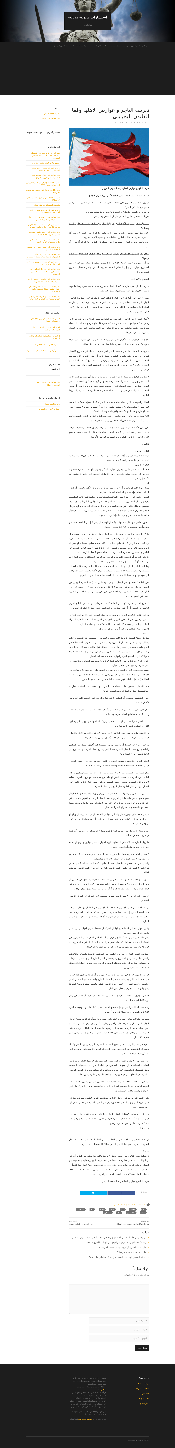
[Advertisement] (87, 78)
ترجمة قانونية (144, 1398)
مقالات (143, 1213)
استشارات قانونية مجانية (87, 17)
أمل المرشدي (130, 122)
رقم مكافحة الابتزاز (82, 46)
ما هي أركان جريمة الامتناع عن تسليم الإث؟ (43, 351)
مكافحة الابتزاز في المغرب (49, 409)
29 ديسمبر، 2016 (143, 122)
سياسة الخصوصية (85, 1419)
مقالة (118, 1213)
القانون (112, 1209)
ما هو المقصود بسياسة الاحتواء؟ (47, 344)
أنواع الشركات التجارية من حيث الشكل (132, 1222)
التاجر (122, 1209)
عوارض (101, 1209)
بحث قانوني (144, 1393)
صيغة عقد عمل (143, 1384)
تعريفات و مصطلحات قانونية (134, 1204)
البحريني (132, 1209)
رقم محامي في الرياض (51, 118)
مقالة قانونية (107, 1213)
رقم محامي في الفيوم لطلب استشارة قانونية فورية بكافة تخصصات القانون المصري (45, 271)
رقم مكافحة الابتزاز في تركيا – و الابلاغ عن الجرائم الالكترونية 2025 (116, 1242)
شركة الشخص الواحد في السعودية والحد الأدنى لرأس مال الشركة (117, 1257)
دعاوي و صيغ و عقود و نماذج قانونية (123, 46)
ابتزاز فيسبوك (144, 1403)
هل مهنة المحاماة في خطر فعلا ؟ (131, 1252)
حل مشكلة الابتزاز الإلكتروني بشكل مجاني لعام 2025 (122, 1247)
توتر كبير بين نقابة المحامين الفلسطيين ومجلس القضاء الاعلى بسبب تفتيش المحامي (109, 1237)
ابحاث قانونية (101, 46)
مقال (91, 1209)
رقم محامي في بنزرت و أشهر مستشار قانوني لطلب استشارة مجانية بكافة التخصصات (44, 288)
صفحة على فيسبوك (61, 46)
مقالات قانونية (117, 1204)
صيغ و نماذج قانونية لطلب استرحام (46, 163)
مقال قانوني (80, 1209)
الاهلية (143, 1209)
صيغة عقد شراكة (142, 1388)
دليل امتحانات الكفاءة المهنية (81, 1222)
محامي (144, 46)
